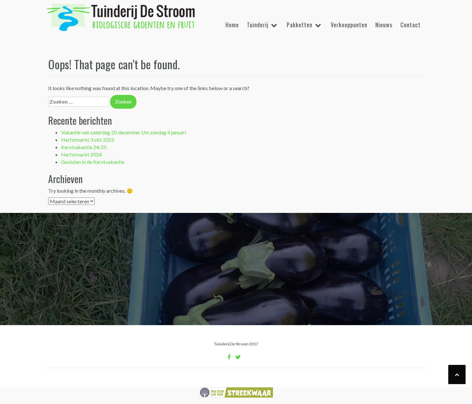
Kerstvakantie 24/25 (84, 147)
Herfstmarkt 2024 (81, 154)
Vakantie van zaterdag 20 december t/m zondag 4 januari (123, 132)
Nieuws (383, 25)
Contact (410, 25)
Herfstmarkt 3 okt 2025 (87, 140)
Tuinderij (257, 25)
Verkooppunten (349, 25)
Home (232, 25)
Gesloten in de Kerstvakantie (92, 162)
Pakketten (299, 25)
